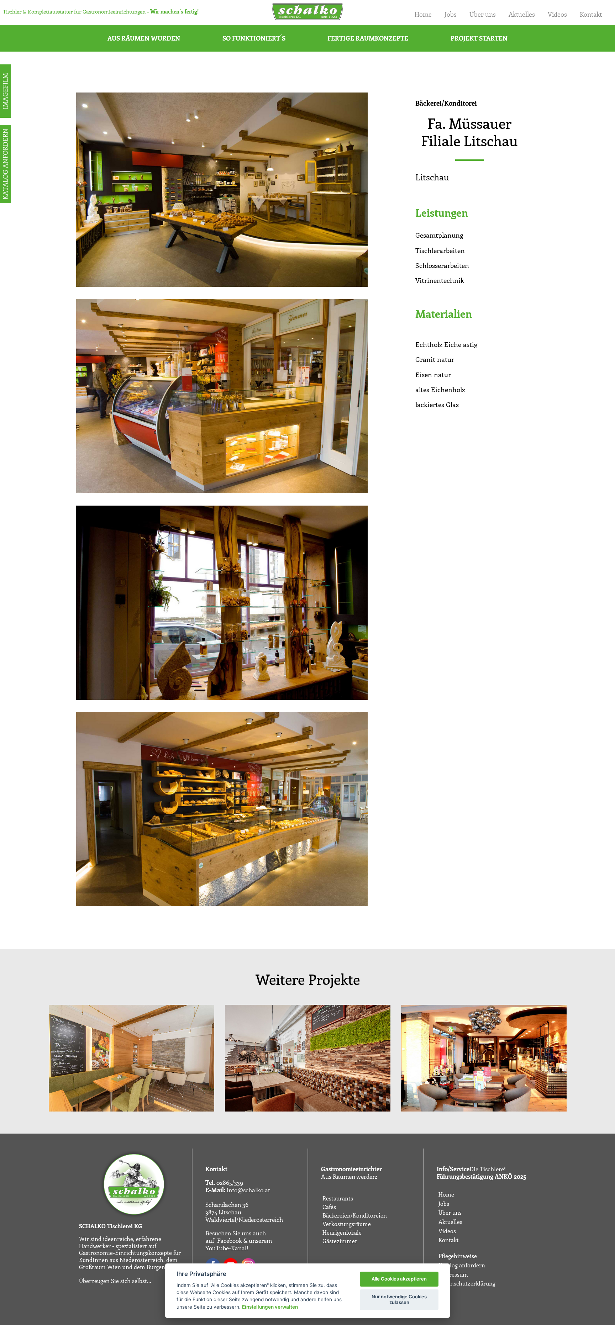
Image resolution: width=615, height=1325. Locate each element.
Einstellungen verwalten (270, 1307)
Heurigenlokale (342, 1232)
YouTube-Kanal (226, 1248)
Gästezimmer (339, 1241)
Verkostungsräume (346, 1224)
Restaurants (337, 1198)
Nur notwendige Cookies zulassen (399, 1299)
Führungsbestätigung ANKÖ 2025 (481, 1176)
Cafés (329, 1207)
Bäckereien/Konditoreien (354, 1215)
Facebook (229, 1240)
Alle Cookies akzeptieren (399, 1279)
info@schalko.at (248, 1190)
